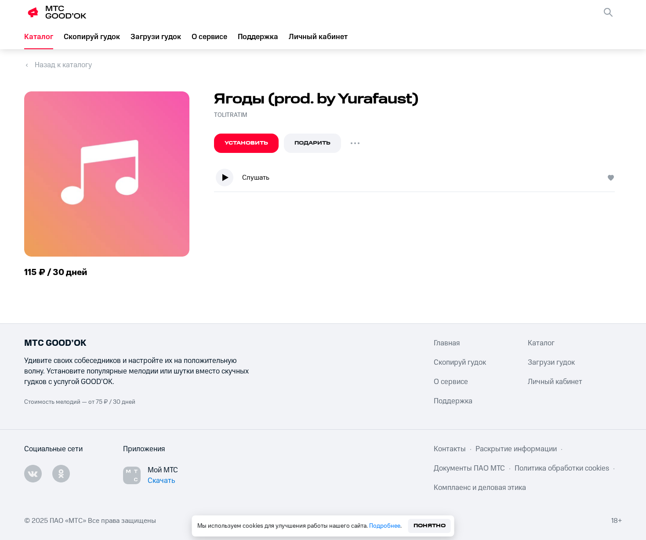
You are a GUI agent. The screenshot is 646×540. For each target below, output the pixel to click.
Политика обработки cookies (562, 468)
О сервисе (209, 37)
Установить (246, 143)
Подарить (312, 143)
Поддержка (258, 37)
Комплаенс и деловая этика (480, 487)
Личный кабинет (318, 37)
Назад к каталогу (63, 65)
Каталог (38, 37)
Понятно (430, 525)
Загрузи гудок (156, 37)
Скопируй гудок (92, 37)
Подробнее (384, 525)
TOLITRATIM (230, 115)
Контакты (450, 449)
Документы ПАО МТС (469, 468)
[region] (418, 179)
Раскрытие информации (516, 449)
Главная (447, 343)
